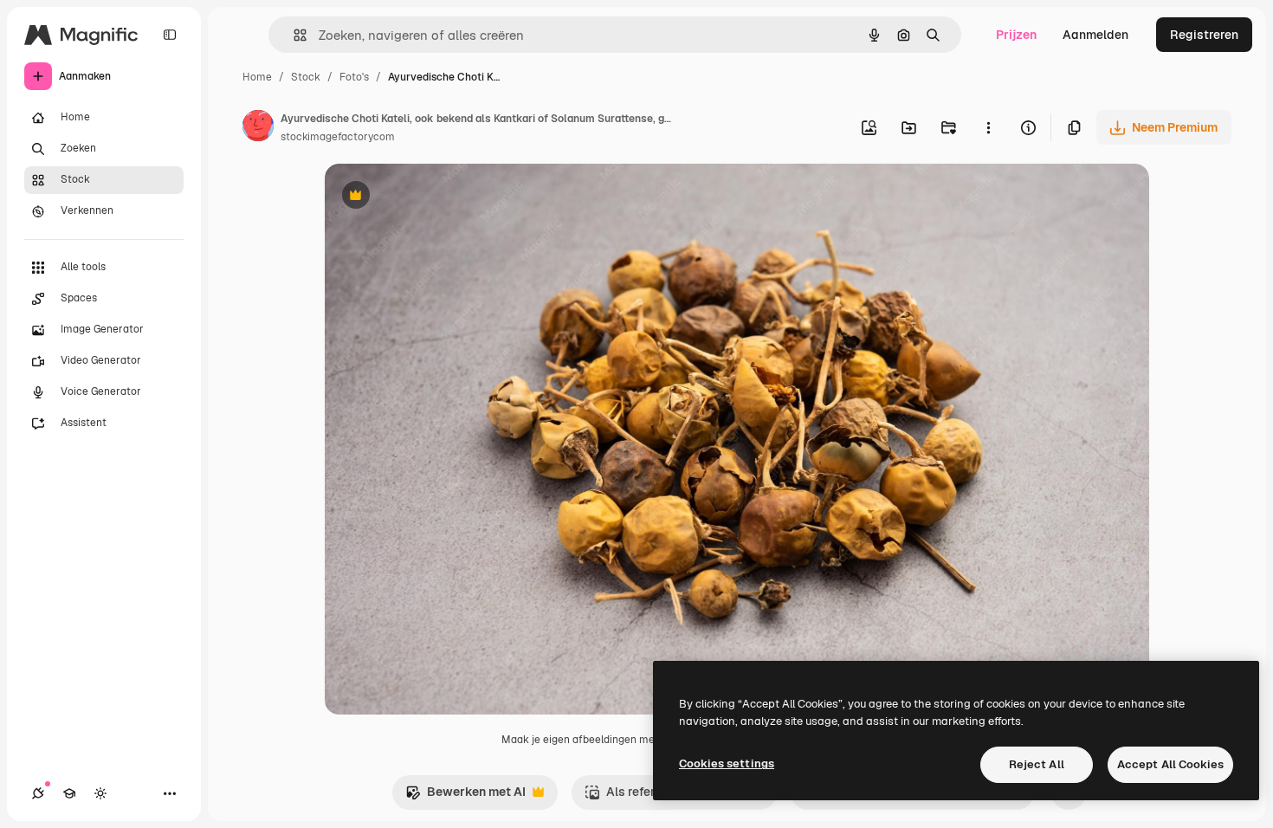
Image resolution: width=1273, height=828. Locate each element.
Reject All (1036, 764)
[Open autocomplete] (293, 35)
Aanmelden (1095, 34)
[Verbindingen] (38, 793)
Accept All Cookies (1170, 764)
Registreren (1204, 34)
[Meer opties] (988, 127)
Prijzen (1016, 34)
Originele (438, 197)
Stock (305, 77)
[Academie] (69, 793)
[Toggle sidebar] (170, 35)
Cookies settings (726, 763)
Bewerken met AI (465, 796)
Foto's (354, 77)
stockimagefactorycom (338, 137)
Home (257, 77)
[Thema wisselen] (100, 793)
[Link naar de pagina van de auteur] (258, 128)
